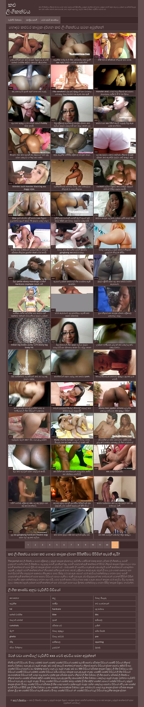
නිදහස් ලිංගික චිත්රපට (86, 674)
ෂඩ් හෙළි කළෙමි (56, 665)
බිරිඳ (11, 642)
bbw (54, 614)
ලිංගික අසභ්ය (104, 674)
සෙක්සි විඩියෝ (115, 662)
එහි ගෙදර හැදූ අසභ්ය (39, 674)
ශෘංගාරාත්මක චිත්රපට (69, 687)
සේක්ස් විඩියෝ (117, 681)
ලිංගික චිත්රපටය (121, 668)
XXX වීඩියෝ (85, 668)
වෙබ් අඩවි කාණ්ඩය (49, 20)
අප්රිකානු (56, 642)
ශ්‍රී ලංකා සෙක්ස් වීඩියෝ (25, 690)
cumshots (14, 625)
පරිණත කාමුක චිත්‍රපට (101, 668)
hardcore (56, 609)
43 (107, 545)
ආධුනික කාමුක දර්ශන (115, 690)
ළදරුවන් (56, 647)
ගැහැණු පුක (62, 678)
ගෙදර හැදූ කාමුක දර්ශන (107, 687)
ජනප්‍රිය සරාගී (31, 20)
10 (93, 545)
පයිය (56, 671)
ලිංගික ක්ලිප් (87, 681)
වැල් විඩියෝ (98, 690)
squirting (99, 642)
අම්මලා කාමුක (66, 671)
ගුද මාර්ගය (99, 609)
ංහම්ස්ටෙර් (90, 687)
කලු (54, 598)
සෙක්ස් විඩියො (46, 671)
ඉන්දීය (55, 603)
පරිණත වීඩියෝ (100, 662)
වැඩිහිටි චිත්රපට (15, 20)
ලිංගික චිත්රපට (89, 678)
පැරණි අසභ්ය (86, 662)
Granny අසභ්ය (42, 668)
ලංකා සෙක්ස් (52, 687)
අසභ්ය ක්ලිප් (118, 665)
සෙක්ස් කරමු (49, 678)
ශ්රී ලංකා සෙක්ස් (127, 684)
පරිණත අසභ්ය (67, 674)
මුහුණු (97, 647)
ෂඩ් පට (75, 668)
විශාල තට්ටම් (58, 636)
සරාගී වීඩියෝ (14, 687)
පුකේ (54, 620)
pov (96, 636)
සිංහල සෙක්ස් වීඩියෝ (62, 690)
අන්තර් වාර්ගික (16, 614)
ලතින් (97, 625)
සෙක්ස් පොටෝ (101, 681)
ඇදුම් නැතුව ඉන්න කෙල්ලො (90, 684)
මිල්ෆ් (12, 631)
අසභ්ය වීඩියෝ (111, 684)
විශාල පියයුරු (100, 598)
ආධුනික (13, 603)
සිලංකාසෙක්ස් (75, 678)
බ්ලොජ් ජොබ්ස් (16, 620)
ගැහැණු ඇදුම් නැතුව (83, 671)
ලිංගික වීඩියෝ (123, 671)
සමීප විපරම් (100, 631)
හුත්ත (52, 674)
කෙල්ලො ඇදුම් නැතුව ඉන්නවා (112, 678)
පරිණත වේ (57, 625)
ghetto (13, 636)
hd (11, 609)
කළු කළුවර (14, 598)
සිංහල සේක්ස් (35, 662)
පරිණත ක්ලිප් (36, 678)
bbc (97, 614)
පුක (57, 674)
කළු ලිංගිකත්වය (18, 8)
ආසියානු (98, 620)
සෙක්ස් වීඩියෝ (63, 662)
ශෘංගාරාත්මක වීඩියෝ (18, 674)
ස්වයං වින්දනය (16, 647)
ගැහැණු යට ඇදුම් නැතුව (35, 665)
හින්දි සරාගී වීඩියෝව (18, 662)
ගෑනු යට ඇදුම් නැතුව (60, 668)
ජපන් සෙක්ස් (49, 662)
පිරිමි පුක (26, 687)
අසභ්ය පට (28, 668)
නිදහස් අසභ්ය (15, 678)
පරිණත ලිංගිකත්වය (120, 674)
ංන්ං (75, 690)
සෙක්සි (97, 671)
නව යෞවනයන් (102, 603)
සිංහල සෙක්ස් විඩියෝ (50, 681)
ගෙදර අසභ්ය (63, 684)
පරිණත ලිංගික (50, 684)
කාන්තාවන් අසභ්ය (74, 665)
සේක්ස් (34, 671)
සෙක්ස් (74, 662)
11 (100, 545)
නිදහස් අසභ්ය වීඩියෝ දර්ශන (97, 665)
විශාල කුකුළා (58, 631)
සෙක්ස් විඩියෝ (108, 671)
